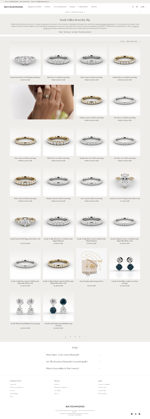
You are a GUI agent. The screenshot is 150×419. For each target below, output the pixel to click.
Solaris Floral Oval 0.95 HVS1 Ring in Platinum (25, 77)
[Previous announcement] (10, 12)
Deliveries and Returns (16, 387)
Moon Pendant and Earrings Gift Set (91, 281)
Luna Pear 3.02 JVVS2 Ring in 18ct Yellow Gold (125, 198)
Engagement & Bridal (34, 7)
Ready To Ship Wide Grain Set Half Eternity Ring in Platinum (91, 240)
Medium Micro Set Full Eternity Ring (92, 158)
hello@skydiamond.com (42, 1)
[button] (35, 7)
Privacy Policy (102, 387)
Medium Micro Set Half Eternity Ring (125, 77)
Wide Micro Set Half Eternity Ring (58, 77)
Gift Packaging (14, 393)
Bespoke (72, 7)
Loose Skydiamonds (60, 7)
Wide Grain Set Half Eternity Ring (25, 198)
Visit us (56, 393)
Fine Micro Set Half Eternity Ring (125, 118)
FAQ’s (11, 396)
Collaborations (83, 7)
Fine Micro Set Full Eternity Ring (125, 158)
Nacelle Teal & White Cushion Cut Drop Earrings (125, 282)
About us (94, 7)
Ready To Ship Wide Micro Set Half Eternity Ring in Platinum (58, 240)
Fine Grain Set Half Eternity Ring (91, 198)
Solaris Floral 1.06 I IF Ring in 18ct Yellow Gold (25, 239)
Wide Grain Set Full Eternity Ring (92, 77)
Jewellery (47, 7)
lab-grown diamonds (107, 24)
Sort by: (122, 41)
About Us (56, 384)
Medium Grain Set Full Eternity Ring (92, 118)
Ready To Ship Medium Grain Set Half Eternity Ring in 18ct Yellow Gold (58, 282)
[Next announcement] (139, 12)
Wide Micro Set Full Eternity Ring (58, 158)
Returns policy (102, 393)
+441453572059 (13, 1)
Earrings (74, 32)
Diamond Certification (60, 387)
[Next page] (84, 337)
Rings (60, 32)
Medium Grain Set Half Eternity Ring (58, 198)
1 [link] (65, 336)
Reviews (12, 390)
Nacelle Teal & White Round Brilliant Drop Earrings (58, 324)
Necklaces (67, 32)
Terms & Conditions (104, 384)
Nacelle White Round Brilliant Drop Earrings (25, 323)
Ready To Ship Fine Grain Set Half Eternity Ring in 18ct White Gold (25, 282)
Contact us (13, 384)
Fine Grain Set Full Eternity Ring (25, 158)
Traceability (57, 390)
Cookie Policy (102, 390)
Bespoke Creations (85, 32)
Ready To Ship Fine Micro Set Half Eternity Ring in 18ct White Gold (125, 240)
